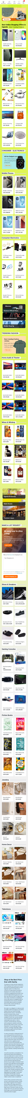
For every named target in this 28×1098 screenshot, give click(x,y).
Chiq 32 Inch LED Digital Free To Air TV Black (7, 946)
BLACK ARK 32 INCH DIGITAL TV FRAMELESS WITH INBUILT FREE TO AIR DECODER (7, 375)
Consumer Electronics (10, 238)
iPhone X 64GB (19, 44)
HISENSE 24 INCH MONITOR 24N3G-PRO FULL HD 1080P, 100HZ (20, 63)
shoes (17, 1014)
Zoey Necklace (6, 817)
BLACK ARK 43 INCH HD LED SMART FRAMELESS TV (7, 415)
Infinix (10, 1066)
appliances (15, 1041)
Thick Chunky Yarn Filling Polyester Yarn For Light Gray (20, 143)
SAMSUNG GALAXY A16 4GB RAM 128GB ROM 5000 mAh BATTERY (7, 83)
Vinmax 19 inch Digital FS (7, 123)
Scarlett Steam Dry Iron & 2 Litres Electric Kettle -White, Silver (7, 275)
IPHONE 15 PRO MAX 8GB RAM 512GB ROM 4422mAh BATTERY (7, 190)
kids (21, 1017)
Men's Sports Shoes (7, 602)
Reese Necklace (6, 797)
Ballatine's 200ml (19, 479)
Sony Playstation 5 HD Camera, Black (7, 688)
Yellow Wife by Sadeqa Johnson (7, 772)
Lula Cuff (18, 837)
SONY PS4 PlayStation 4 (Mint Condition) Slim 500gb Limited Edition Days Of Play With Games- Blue (20, 708)
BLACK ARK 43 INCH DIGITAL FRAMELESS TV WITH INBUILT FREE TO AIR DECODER (7, 395)
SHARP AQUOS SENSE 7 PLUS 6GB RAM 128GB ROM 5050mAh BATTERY (7, 44)
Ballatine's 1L (19, 459)
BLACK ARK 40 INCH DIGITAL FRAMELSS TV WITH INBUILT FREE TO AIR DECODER (20, 375)
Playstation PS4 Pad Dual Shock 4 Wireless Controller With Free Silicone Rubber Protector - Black (20, 668)
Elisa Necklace (19, 797)
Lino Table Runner (20, 901)
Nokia (21, 1064)
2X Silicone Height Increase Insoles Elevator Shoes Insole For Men (20, 641)
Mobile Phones (7, 173)
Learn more (8, 545)
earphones (18, 1076)
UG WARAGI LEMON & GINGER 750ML (20, 83)
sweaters (6, 1015)
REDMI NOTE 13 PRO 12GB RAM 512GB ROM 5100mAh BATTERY (20, 230)
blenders (11, 1048)
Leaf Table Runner (7, 901)
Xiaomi (5, 1067)
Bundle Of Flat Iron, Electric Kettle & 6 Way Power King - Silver (7, 295)
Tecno (13, 1066)
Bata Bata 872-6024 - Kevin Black (7, 622)
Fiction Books (7, 715)
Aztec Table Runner (20, 882)
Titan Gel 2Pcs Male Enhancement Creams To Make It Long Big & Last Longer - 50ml (20, 255)
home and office (16, 1042)
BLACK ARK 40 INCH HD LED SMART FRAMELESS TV (20, 395)
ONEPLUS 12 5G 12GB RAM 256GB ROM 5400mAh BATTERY (7, 210)
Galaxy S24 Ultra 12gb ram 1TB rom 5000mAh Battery (20, 190)
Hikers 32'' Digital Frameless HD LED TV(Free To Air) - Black (7, 966)
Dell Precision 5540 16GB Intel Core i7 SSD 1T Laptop (7, 143)
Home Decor (7, 844)
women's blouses (13, 1021)
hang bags (16, 1027)
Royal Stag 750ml (7, 439)
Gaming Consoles (9, 649)
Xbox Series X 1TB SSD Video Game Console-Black (20, 688)
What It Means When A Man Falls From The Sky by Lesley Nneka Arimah (20, 752)
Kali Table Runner (19, 862)
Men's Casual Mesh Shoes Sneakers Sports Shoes (20, 602)
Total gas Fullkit (19, 123)
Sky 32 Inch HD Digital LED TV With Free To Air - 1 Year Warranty (20, 966)
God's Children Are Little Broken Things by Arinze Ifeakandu (7, 752)
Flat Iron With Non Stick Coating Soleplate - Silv (20, 295)
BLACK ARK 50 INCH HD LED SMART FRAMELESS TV (20, 415)
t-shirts (17, 1020)
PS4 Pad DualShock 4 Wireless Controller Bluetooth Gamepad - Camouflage (7, 666)
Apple (17, 1066)
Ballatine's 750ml (7, 479)
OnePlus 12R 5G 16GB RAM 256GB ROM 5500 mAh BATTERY (7, 230)
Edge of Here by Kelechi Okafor (20, 732)
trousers (6, 1021)
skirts (5, 1023)
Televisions (6, 909)
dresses (19, 1021)
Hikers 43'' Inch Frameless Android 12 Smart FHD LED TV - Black (20, 926)
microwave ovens (10, 1047)
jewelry (10, 1015)
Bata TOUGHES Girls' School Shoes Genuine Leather (20, 622)
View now (7, 165)
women (16, 1017)
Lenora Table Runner (7, 882)
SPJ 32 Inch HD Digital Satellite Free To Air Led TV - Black (20, 946)
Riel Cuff (5, 837)
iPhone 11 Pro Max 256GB (7, 63)
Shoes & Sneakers (9, 585)
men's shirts (13, 1020)
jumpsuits (9, 1023)
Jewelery (5, 780)
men (13, 1017)
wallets (20, 1027)
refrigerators (17, 1047)
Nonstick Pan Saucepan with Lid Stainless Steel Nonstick (20, 103)
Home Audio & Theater (11, 358)
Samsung (6, 1066)
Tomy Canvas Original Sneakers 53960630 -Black (7, 641)
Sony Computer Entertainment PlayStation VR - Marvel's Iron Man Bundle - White (7, 708)
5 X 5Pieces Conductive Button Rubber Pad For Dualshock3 (7, 255)
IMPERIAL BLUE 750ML (20, 439)
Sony (20, 1066)
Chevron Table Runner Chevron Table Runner (7, 862)
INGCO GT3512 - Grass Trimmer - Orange (7, 103)
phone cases (12, 1076)
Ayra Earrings (19, 817)
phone (12, 1054)
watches (6, 1027)
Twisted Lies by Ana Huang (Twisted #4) (7, 732)
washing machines (17, 1048)
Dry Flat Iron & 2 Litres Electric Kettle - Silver (20, 275)
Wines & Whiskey (8, 422)
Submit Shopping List (10, 576)
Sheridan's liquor (7, 459)
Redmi (9, 1067)
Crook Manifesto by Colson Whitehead (20, 772)
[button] (3, 14)
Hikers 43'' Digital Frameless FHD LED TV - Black (7, 926)
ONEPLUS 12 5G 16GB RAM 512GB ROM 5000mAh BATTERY (20, 210)
